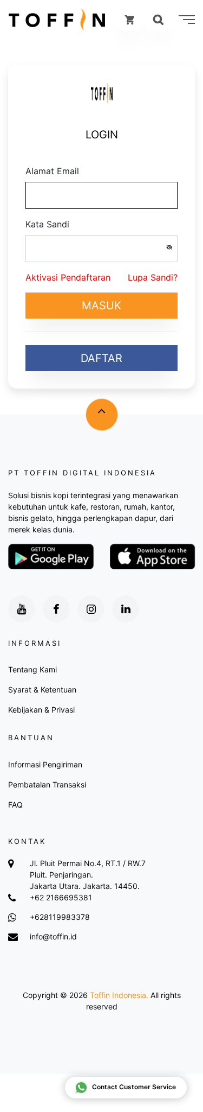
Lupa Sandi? (153, 277)
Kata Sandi (47, 224)
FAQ (15, 804)
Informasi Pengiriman (45, 764)
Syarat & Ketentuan (42, 689)
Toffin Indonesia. (119, 995)
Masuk (101, 305)
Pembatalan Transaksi (47, 784)
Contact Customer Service (134, 1087)
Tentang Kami (32, 669)
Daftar (101, 358)
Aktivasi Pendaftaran (67, 277)
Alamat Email (52, 171)
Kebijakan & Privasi (41, 709)
